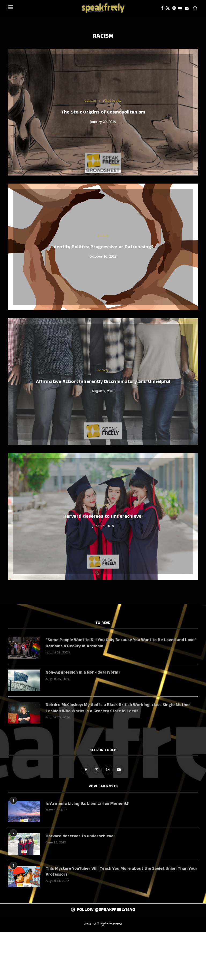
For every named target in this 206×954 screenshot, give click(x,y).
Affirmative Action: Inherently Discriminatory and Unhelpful (103, 381)
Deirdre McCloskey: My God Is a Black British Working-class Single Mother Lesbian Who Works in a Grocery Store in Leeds (118, 708)
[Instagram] (174, 8)
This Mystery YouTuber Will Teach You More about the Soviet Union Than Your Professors (121, 872)
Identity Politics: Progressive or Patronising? (103, 246)
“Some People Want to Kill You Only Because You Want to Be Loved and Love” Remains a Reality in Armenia (121, 643)
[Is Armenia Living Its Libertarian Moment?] (24, 811)
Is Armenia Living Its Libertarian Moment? (87, 804)
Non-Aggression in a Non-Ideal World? (83, 672)
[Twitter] (168, 8)
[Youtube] (180, 8)
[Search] (195, 8)
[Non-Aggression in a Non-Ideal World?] (24, 680)
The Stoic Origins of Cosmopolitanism (103, 112)
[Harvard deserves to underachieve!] (24, 844)
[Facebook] (162, 8)
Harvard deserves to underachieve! (103, 516)
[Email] (187, 8)
